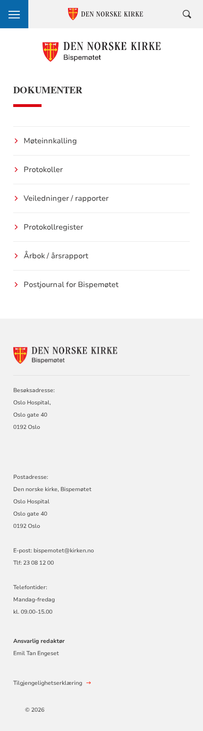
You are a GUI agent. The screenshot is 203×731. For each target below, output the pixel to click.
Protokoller (43, 169)
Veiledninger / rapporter (66, 198)
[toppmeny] (14, 14)
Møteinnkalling (50, 141)
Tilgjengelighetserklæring (47, 683)
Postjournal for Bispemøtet (71, 284)
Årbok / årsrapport (56, 256)
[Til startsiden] (101, 51)
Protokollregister (53, 227)
